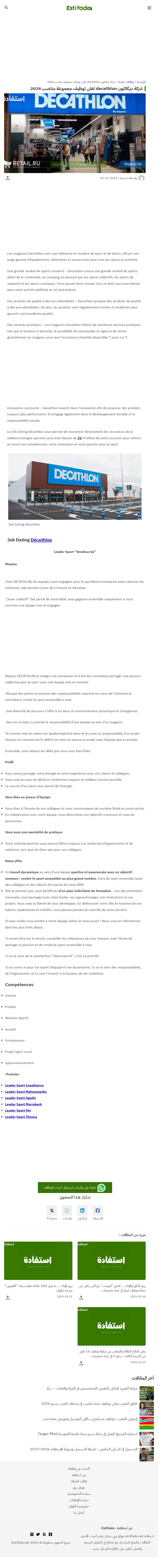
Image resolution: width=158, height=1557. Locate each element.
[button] (6, 8)
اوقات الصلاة (79, 1481)
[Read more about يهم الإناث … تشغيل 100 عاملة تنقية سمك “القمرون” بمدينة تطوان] (38, 1260)
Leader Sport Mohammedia (26, 1091)
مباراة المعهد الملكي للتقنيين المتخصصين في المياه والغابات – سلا (92, 1388)
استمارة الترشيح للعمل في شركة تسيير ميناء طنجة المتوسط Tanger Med (87, 1434)
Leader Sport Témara (21, 1116)
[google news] (44, 1534)
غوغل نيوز (79, 1487)
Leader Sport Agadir (20, 1097)
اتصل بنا (79, 1512)
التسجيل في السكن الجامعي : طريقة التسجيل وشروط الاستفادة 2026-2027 (83, 1449)
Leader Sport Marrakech (23, 1104)
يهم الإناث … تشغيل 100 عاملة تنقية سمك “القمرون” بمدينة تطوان (38, 1288)
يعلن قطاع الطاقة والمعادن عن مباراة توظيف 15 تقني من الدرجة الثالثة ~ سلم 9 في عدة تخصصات (113, 1353)
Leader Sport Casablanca (24, 1085)
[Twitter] (38, 1534)
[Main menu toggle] (149, 8)
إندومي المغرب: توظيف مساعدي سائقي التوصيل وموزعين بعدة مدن (90, 1419)
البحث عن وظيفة (79, 1468)
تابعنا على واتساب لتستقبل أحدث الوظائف (70, 1187)
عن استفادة (79, 1474)
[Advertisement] (79, 46)
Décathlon (41, 539)
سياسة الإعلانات (79, 1500)
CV (80, 438)
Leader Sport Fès (18, 1110)
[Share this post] (7, 177)
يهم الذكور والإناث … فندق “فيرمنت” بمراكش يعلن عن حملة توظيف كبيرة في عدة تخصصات (112, 1288)
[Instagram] (32, 1534)
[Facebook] (50, 1534)
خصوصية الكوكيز (79, 1506)
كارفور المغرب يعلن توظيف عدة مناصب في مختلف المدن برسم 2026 (89, 1403)
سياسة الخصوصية (79, 1493)
